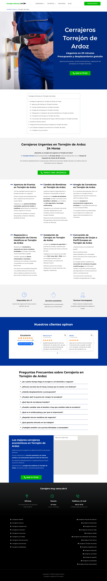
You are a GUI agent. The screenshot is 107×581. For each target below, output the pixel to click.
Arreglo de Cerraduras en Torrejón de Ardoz (45, 110)
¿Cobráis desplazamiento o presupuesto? (39, 392)
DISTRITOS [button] (50, 3)
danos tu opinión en (24, 343)
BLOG (70, 3)
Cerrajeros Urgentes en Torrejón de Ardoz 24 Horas (45, 101)
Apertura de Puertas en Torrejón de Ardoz (45, 104)
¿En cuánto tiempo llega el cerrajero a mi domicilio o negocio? (47, 382)
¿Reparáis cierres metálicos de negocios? (39, 417)
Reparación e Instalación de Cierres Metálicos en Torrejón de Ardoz (53, 113)
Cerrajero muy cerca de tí (40, 130)
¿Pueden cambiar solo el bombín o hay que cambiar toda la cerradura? (51, 407)
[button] (44, 3)
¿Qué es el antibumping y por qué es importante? (42, 412)
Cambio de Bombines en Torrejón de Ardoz (45, 107)
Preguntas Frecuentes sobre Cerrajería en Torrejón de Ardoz (48, 124)
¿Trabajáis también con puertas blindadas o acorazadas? (45, 428)
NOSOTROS (61, 3)
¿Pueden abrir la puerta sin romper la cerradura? (42, 397)
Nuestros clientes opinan (38, 121)
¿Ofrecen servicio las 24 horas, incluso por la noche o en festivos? (49, 387)
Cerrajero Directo (12, 9)
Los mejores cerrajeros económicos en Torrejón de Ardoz (47, 127)
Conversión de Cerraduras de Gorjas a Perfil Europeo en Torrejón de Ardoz (55, 119)
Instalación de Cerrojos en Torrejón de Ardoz (45, 116)
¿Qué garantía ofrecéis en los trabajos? (38, 422)
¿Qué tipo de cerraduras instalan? (36, 402)
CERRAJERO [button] (39, 3)
